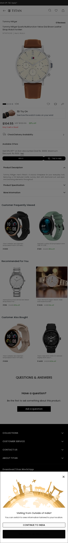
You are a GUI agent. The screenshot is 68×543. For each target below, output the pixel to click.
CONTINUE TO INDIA (34, 525)
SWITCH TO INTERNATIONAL (34, 534)
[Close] (34, 475)
